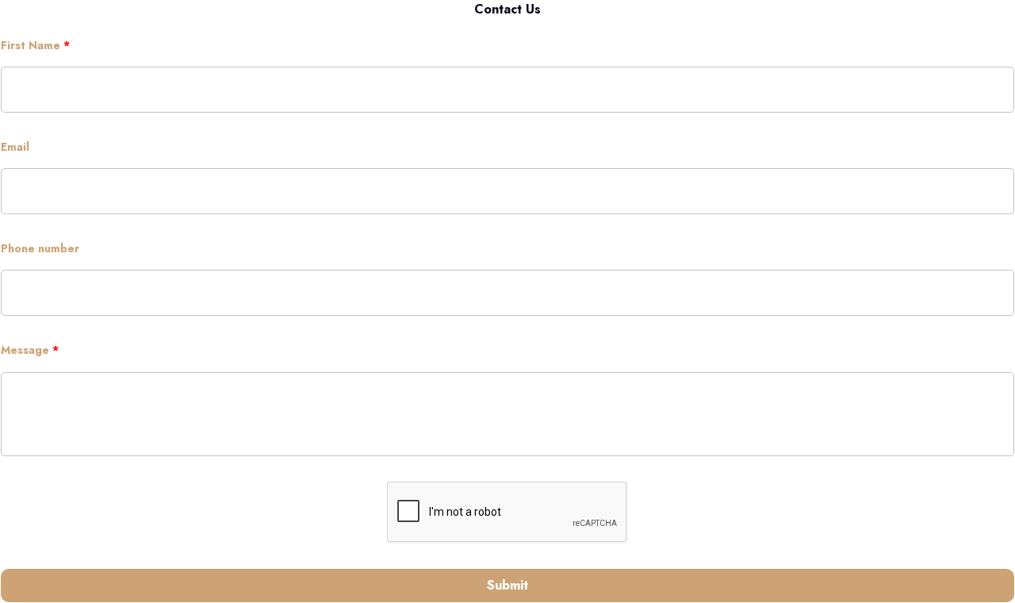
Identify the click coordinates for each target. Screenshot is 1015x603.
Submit (507, 585)
